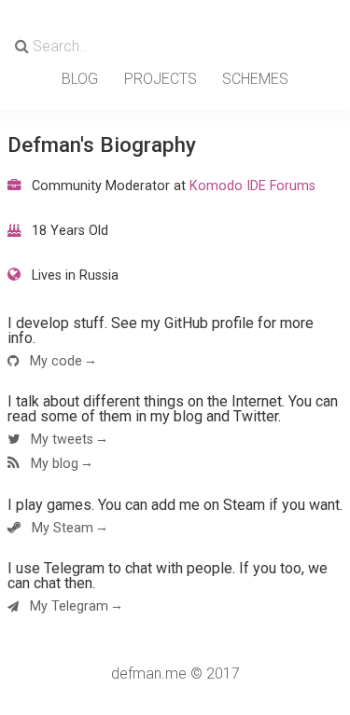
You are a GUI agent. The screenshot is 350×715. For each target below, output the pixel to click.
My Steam (60, 528)
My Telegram (67, 606)
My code (54, 361)
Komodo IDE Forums (252, 186)
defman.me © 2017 (175, 673)
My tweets (60, 439)
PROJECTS (160, 79)
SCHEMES (255, 79)
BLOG (80, 79)
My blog (52, 464)
